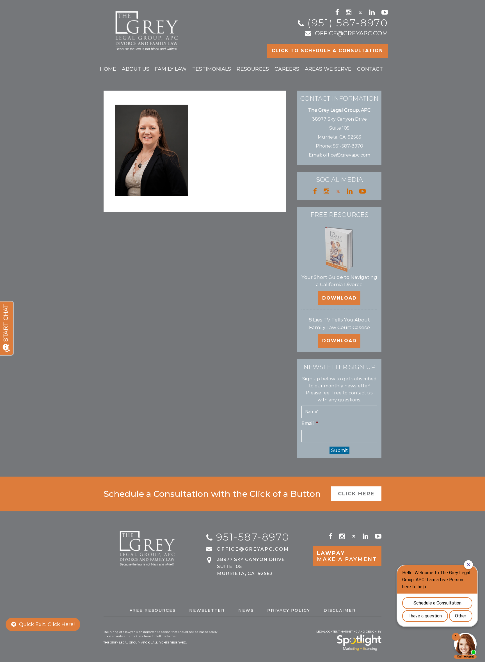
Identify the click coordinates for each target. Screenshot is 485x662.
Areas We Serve (328, 69)
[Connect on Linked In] (372, 12)
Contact (370, 69)
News (246, 610)
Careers (286, 69)
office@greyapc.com (351, 33)
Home (108, 69)
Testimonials (211, 69)
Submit (339, 450)
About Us (135, 69)
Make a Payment (347, 556)
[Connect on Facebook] (337, 12)
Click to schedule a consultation (327, 50)
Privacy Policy (288, 610)
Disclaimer (340, 610)
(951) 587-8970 (347, 23)
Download (339, 298)
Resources (253, 69)
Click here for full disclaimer (156, 636)
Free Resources (152, 610)
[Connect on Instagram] (348, 12)
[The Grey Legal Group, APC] (147, 28)
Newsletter (207, 610)
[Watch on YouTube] (384, 12)
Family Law (171, 69)
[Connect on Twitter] (360, 12)
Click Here (356, 494)
